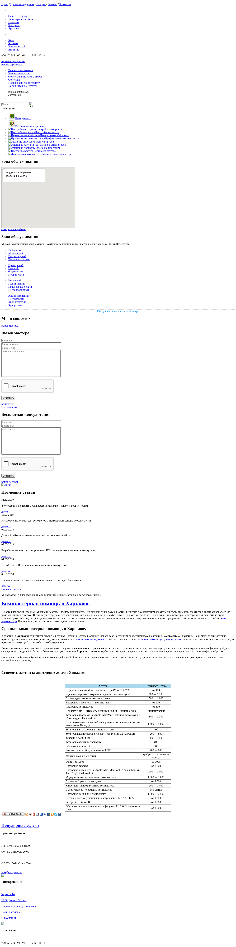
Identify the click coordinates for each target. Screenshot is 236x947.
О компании (8, 917)
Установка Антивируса (52, 144)
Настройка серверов (47, 132)
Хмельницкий (16, 46)
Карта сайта (8, 894)
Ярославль (14, 28)
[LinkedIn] (41, 814)
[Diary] (30, 814)
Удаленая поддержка (22, 4)
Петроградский (17, 256)
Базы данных (23, 118)
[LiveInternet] (38, 814)
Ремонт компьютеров (20, 70)
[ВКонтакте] (59, 814)
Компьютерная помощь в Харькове (45, 603)
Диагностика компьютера (56, 154)
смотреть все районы (13, 229)
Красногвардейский (20, 286)
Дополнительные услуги (22, 85)
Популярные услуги (20, 825)
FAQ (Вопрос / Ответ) (14, 900)
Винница (13, 49)
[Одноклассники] (52, 814)
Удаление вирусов (43, 141)
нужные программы (13, 61)
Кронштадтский (17, 301)
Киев (11, 40)
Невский (13, 268)
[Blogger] (27, 814)
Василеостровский (19, 259)
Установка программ (47, 147)
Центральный (16, 298)
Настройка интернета (49, 129)
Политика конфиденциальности (20, 906)
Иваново (13, 22)
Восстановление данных (29, 126)
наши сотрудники (11, 64)
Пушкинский (16, 274)
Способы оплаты (11, 589)
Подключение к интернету (24, 82)
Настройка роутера (44, 150)
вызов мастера (9, 325)
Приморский (15, 265)
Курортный (15, 305)
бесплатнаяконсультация (9, 405)
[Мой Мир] (48, 814)
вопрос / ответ (9, 481)
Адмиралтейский (18, 295)
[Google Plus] (34, 814)
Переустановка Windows (54, 135)
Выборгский (15, 250)
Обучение (14, 79)
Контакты (65, 4)
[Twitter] (56, 814)
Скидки (41, 4)
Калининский (16, 283)
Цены (4, 4)
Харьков (13, 43)
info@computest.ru (11, 872)
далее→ (6, 511)
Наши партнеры (10, 912)
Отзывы (52, 4)
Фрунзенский (16, 271)
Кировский (15, 280)
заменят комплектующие (90, 639)
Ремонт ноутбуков (19, 73)
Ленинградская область (22, 19)
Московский (15, 253)
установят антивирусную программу (159, 639)
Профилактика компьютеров (62, 138)
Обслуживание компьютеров (25, 76)
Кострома (14, 25)
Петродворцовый (18, 289)
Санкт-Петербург (18, 16)
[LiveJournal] (45, 814)
